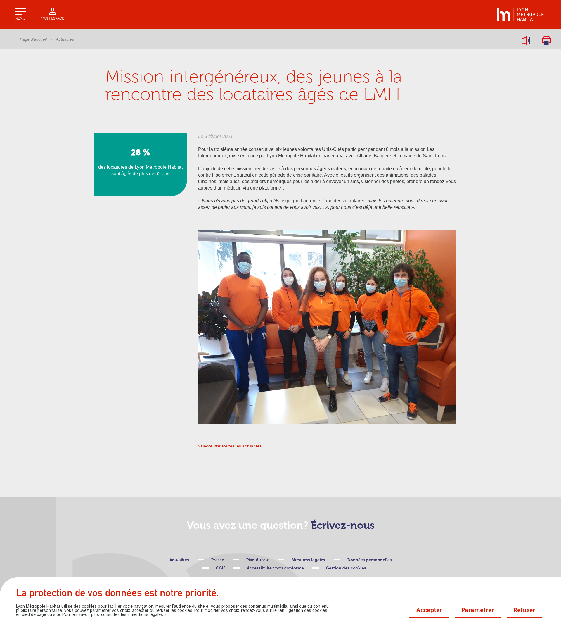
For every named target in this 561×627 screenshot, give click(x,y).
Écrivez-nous (343, 526)
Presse (217, 560)
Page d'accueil (33, 39)
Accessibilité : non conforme (275, 568)
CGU (220, 568)
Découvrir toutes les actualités (231, 446)
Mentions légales (308, 560)
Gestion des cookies (346, 568)
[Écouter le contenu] (526, 40)
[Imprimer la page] (546, 40)
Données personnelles (369, 560)
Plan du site (257, 560)
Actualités (65, 39)
